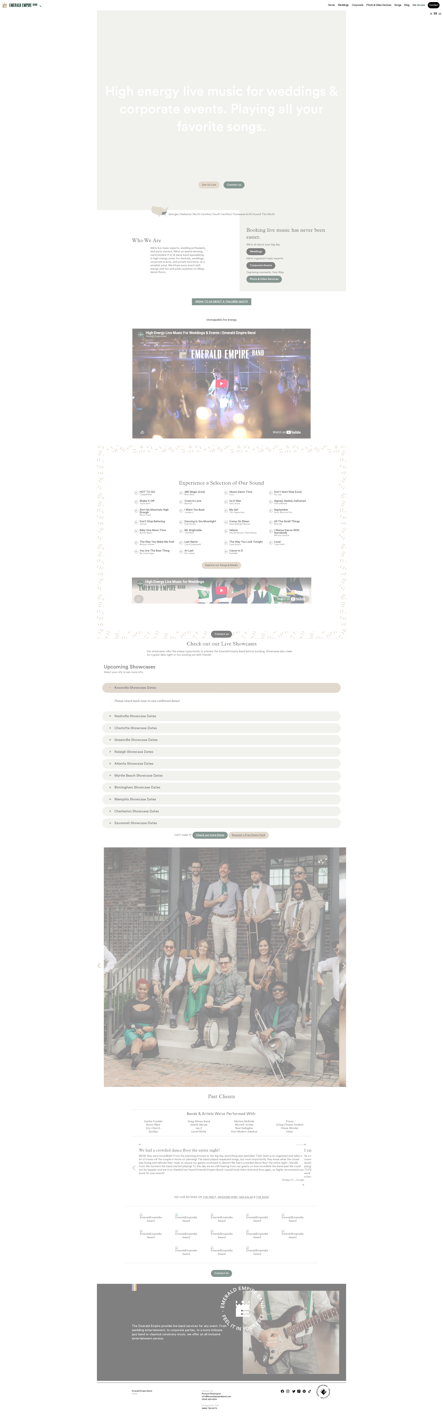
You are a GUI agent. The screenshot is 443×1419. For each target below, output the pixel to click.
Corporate (357, 5)
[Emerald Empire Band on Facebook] (282, 1391)
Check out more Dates (210, 835)
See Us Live (419, 5)
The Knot (209, 1197)
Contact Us (221, 1273)
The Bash (262, 1197)
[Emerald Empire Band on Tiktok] (309, 1391)
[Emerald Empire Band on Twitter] (293, 1391)
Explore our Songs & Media (221, 565)
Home (331, 5)
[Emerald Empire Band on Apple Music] (298, 1391)
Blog (406, 5)
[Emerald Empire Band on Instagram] (287, 1391)
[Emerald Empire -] (5, 5)
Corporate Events (261, 265)
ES (440, 14)
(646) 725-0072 (209, 1408)
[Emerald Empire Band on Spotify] (304, 1391)
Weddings (343, 5)
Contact (433, 5)
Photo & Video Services (378, 5)
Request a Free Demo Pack (248, 835)
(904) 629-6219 (209, 1399)
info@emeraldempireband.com (216, 1396)
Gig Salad (246, 1197)
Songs (397, 5)
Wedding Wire (228, 1197)
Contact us (234, 185)
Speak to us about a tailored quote (221, 301)
